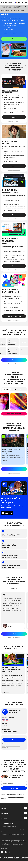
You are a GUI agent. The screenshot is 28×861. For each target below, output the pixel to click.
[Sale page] (19, 2)
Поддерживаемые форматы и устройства (11, 746)
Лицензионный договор (18, 829)
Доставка (23, 834)
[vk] (2, 852)
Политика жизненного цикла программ (10, 834)
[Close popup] (26, 9)
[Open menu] (26, 2)
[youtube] (6, 852)
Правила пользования (6, 829)
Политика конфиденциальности (8, 826)
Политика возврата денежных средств (10, 837)
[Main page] (7, 2)
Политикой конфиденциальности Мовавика (12, 11)
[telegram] (9, 852)
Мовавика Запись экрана (10, 241)
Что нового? (5, 743)
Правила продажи (5, 831)
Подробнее (5, 692)
